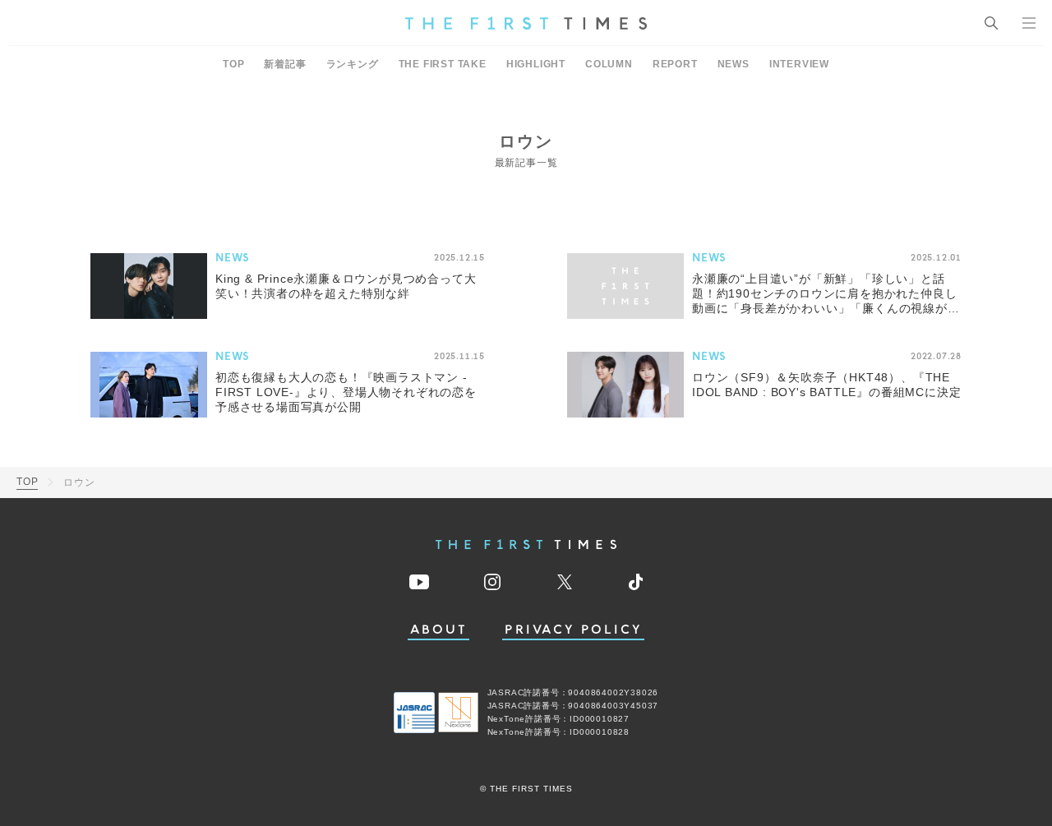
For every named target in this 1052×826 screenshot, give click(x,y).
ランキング (352, 64)
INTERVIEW (799, 64)
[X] (565, 582)
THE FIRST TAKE (443, 64)
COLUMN (609, 64)
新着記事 (285, 64)
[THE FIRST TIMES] (526, 23)
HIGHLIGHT (535, 64)
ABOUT (439, 630)
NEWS (733, 64)
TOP (233, 64)
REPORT (675, 64)
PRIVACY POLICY (573, 630)
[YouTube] (419, 582)
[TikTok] (636, 582)
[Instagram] (492, 582)
